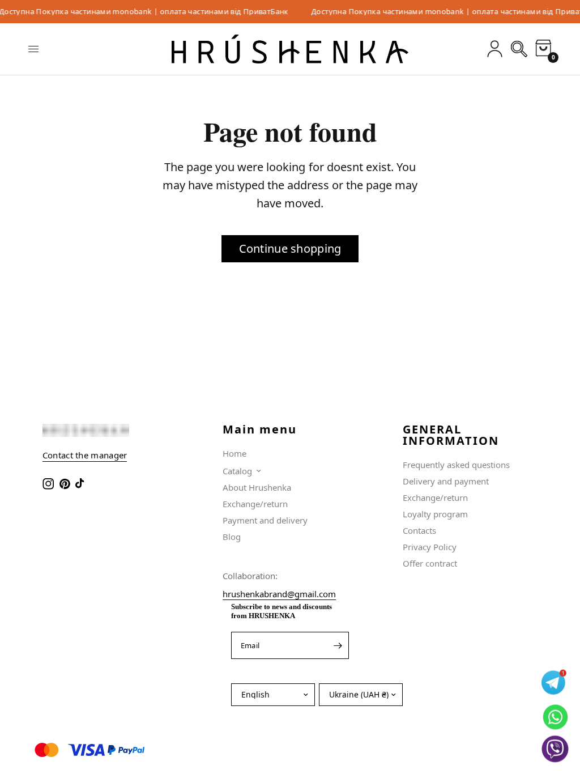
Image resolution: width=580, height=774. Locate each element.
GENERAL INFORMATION (451, 435)
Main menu (260, 429)
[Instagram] (49, 483)
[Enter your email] (337, 645)
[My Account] (495, 49)
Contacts (419, 530)
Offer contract (430, 563)
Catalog (237, 471)
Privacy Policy (430, 546)
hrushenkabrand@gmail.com (279, 593)
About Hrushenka (257, 487)
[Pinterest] (66, 483)
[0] (541, 49)
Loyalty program (435, 514)
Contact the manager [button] (84, 455)
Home (234, 453)
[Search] (519, 49)
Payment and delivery (265, 520)
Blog (232, 536)
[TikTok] (82, 483)
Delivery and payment (446, 481)
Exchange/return (255, 503)
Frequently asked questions (456, 464)
